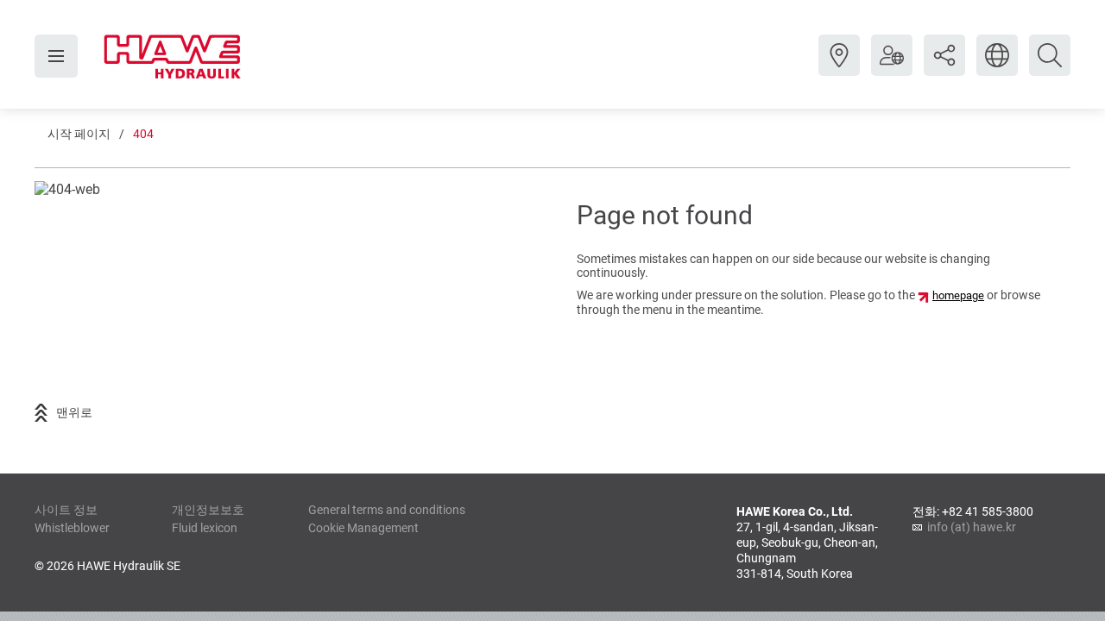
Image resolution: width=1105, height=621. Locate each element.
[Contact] (839, 68)
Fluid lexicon (204, 528)
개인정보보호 (208, 510)
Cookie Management (363, 528)
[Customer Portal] (891, 68)
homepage (958, 295)
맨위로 (74, 412)
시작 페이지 (78, 134)
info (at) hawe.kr (971, 527)
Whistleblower (72, 528)
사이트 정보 (66, 510)
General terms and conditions (386, 510)
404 (143, 134)
